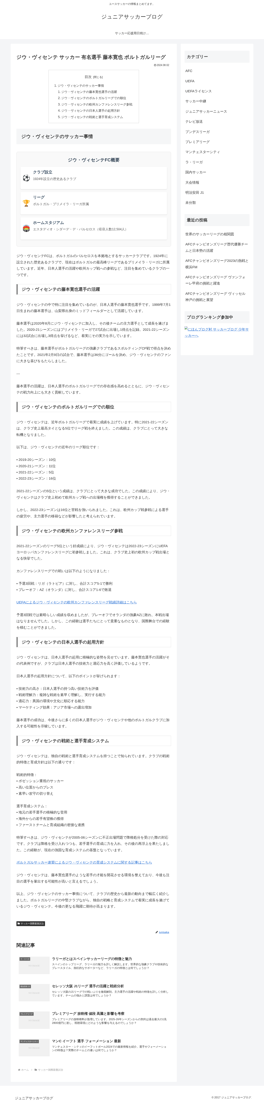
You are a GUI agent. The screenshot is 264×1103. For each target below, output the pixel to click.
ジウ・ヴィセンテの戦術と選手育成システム (92, 117)
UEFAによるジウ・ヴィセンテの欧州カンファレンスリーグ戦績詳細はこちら (76, 602)
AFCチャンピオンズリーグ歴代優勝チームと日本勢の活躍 (216, 247)
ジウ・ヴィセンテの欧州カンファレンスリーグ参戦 (96, 104)
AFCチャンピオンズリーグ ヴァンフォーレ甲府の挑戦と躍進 (215, 280)
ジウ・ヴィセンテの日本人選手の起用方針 (90, 110)
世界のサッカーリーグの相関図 (209, 234)
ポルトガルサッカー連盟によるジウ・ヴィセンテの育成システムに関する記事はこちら (84, 862)
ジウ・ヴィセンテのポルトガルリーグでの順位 (93, 98)
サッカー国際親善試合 (32, 923)
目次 (88, 77)
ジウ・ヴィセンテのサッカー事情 (81, 85)
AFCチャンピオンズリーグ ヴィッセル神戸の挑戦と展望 (215, 297)
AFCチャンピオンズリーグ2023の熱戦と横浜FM (217, 264)
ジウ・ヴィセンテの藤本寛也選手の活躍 (89, 91)
